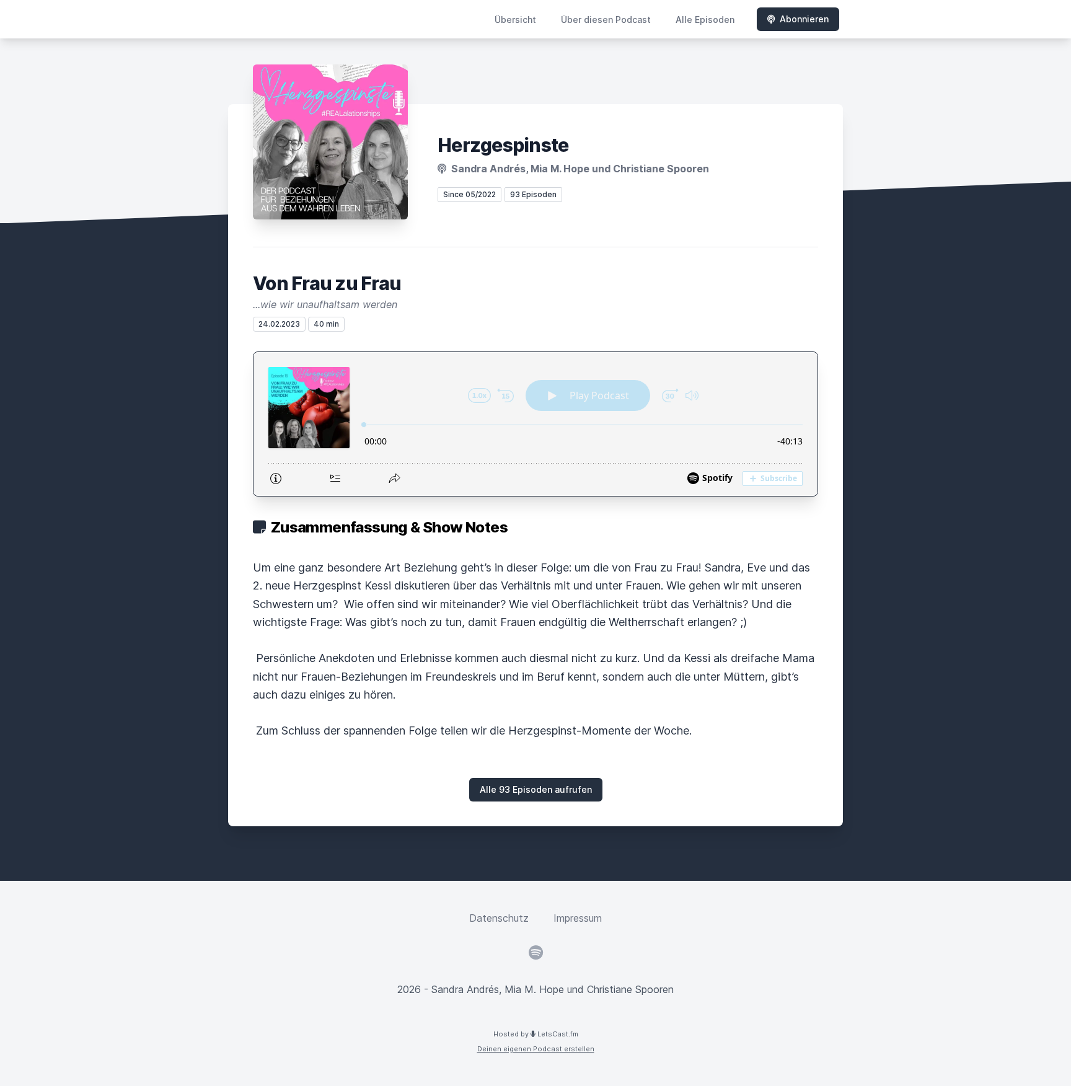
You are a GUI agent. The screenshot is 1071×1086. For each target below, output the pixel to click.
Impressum (577, 918)
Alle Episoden (705, 19)
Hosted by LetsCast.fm (535, 1034)
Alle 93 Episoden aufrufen (536, 789)
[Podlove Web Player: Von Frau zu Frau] (535, 424)
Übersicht (515, 19)
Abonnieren (804, 19)
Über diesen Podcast (606, 19)
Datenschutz (499, 918)
